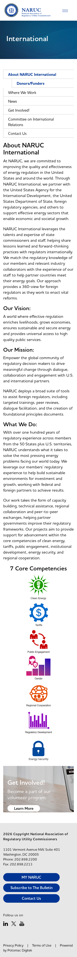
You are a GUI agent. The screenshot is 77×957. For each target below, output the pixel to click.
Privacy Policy (13, 945)
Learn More (23, 808)
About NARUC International (32, 74)
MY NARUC (31, 877)
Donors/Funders (30, 83)
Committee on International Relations (31, 122)
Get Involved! (19, 110)
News (12, 101)
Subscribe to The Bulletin (31, 887)
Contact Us (17, 133)
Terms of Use (41, 945)
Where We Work (22, 92)
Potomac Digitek (19, 950)
